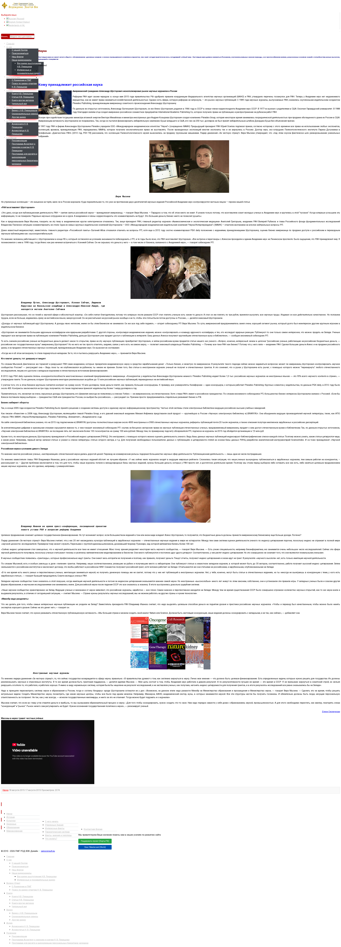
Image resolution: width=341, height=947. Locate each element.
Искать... (5, 36)
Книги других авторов (23, 100)
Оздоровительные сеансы (25, 114)
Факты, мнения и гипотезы (58, 835)
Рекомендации (19, 140)
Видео (10, 107)
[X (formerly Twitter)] (39, 74)
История (10, 817)
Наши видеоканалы (22, 60)
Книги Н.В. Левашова (22, 93)
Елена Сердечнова (331, 711)
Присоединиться (20, 53)
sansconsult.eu (48, 851)
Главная (10, 43)
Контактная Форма (93, 829)
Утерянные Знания (54, 825)
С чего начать (51, 821)
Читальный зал (19, 103)
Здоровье (11, 824)
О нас (9, 46)
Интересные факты (54, 828)
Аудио (10, 120)
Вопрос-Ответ (13, 77)
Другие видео (19, 117)
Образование (13, 827)
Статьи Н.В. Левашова (23, 97)
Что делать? (51, 838)
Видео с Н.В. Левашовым (24, 110)
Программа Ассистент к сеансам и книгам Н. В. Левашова (23, 147)
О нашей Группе (20, 50)
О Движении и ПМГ (21, 80)
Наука (5, 790)
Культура (10, 820)
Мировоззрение (14, 831)
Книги (10, 90)
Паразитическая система (57, 832)
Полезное (11, 137)
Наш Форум (17, 56)
